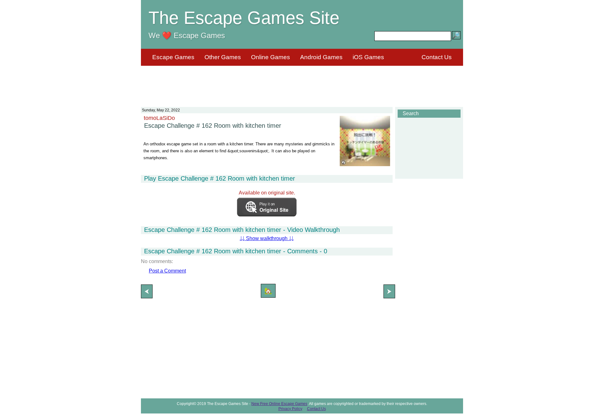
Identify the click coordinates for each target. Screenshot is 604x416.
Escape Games (173, 57)
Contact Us (437, 57)
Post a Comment (167, 270)
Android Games (321, 57)
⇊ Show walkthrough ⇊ (267, 238)
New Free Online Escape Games (279, 404)
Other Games (222, 57)
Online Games (270, 57)
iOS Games (368, 57)
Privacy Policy (290, 409)
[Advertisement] (302, 82)
